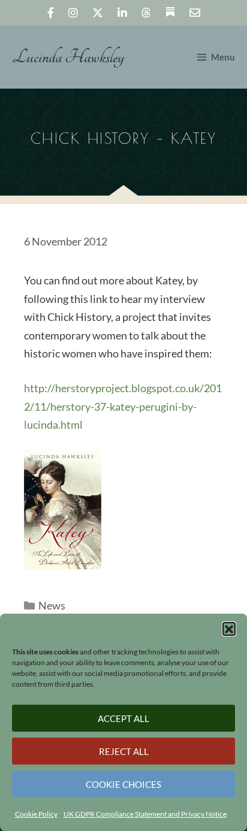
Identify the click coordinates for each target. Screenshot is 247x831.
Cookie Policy (36, 813)
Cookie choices (123, 784)
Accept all (123, 718)
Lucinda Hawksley (68, 57)
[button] (229, 629)
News (51, 605)
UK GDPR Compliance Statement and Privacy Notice (145, 813)
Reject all (124, 751)
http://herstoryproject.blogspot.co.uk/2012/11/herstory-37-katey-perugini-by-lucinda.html (123, 406)
